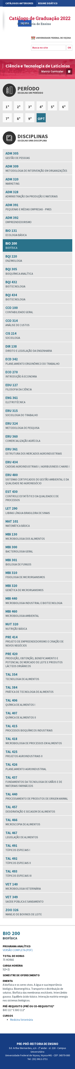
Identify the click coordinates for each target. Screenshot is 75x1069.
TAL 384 (29, 689)
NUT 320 (16, 626)
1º (7, 106)
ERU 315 (21, 412)
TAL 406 (20, 702)
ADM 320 (12, 181)
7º (7, 118)
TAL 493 (18, 873)
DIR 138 (28, 348)
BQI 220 (13, 258)
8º (18, 118)
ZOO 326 (23, 912)
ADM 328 (31, 194)
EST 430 (32, 495)
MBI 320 (24, 587)
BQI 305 (19, 271)
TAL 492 (18, 860)
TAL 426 (25, 766)
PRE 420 (34, 660)
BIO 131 (16, 232)
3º (30, 106)
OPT (41, 118)
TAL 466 (22, 822)
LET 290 (27, 510)
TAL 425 (23, 753)
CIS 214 (12, 335)
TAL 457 (30, 809)
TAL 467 (21, 835)
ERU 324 (22, 425)
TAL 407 (20, 715)
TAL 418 (33, 741)
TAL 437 (33, 781)
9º (30, 118)
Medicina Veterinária (21, 1019)
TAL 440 (36, 796)
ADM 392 (18, 219)
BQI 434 (15, 297)
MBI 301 (18, 562)
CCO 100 (19, 309)
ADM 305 (17, 155)
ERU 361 (33, 451)
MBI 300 (19, 549)
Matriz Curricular (52, 71)
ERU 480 (37, 479)
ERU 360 (22, 438)
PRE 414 (34, 641)
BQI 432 (15, 284)
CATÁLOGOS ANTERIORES (19, 3)
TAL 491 (17, 847)
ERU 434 (37, 464)
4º (41, 106)
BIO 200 (11, 245)
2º (18, 106)
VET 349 (24, 899)
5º (52, 106)
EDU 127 (18, 387)
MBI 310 (25, 574)
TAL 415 (29, 728)
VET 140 (23, 886)
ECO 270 (21, 374)
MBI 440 (33, 600)
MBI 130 (25, 536)
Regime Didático (48, 3)
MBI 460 (22, 613)
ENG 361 (15, 400)
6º (64, 106)
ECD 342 (32, 361)
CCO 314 (17, 322)
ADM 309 (36, 168)
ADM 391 (28, 207)
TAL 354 (22, 676)
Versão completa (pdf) (18, 950)
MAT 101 (17, 523)
